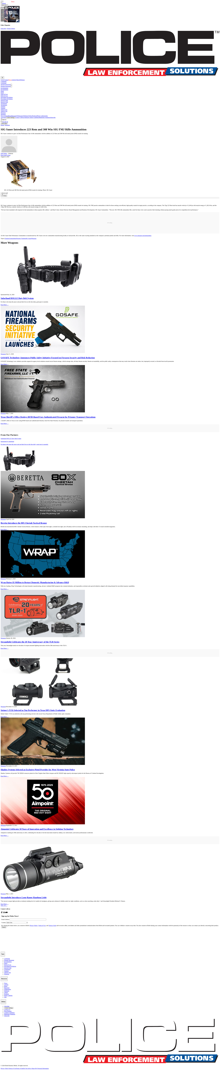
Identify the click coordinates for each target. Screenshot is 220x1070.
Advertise (3, 117)
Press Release (25, 117)
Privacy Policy (5, 1068)
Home (2, 125)
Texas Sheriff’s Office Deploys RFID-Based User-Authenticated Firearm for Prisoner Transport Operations (48, 417)
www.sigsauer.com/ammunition (142, 235)
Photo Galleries (41, 116)
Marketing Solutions (44, 117)
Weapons (3, 113)
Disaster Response (6, 84)
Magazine (14, 116)
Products (34, 116)
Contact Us (18, 117)
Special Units (4, 100)
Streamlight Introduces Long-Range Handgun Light (23, 897)
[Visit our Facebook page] (1, 913)
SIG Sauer (28, 238)
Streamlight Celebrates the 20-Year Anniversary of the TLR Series (30, 642)
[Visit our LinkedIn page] (5, 913)
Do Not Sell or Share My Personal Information (36, 1068)
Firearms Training (21, 238)
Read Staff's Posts (5, 155)
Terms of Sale (19, 1068)
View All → (4, 905)
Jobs (46, 116)
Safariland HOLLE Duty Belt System (17, 298)
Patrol (2, 91)
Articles (16, 1)
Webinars (24, 1)
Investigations (4, 88)
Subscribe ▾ (4, 5)
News (12, 1)
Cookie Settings (11, 117)
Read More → (5, 305)
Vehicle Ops (4, 109)
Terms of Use (12, 1068)
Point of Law (4, 94)
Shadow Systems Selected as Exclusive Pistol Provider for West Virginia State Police (38, 769)
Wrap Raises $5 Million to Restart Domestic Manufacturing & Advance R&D (35, 582)
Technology (4, 103)
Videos (20, 1)
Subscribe (3, 28)
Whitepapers (20, 116)
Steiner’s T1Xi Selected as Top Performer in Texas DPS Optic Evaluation (33, 710)
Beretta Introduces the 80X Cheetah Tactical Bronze (24, 523)
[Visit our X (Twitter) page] (3, 913)
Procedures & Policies (7, 97)
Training (3, 106)
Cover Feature (7, 1)
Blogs (9, 116)
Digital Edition (11, 28)
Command (3, 81)
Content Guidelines (34, 117)
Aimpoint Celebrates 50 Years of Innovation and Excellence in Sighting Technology (37, 829)
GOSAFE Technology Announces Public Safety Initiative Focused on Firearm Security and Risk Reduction (48, 358)
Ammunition (12, 238)
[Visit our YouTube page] (7, 913)
